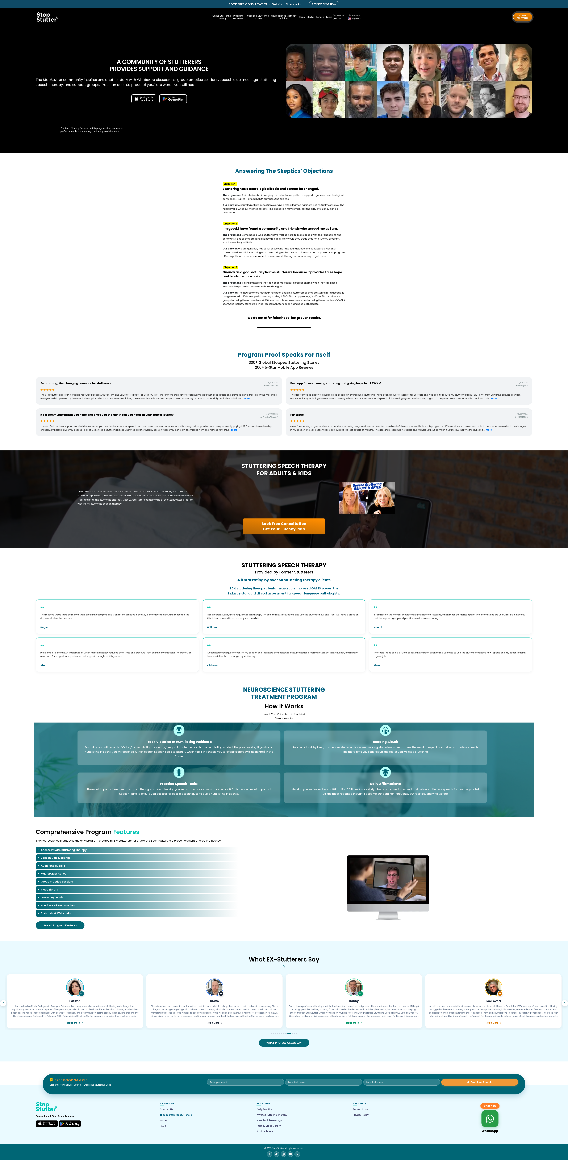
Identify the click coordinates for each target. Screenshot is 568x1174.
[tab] (137, 851)
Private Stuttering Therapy (271, 1114)
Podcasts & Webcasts (56, 913)
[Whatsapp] (297, 1154)
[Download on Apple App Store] (47, 1123)
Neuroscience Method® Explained (284, 17)
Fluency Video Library (268, 1125)
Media (310, 16)
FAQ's (163, 1125)
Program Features (238, 17)
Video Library (49, 889)
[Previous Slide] (3, 1003)
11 (294, 1033)
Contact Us (166, 1109)
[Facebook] (269, 1154)
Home (163, 1120)
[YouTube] (290, 1154)
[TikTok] (276, 1154)
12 (296, 1033)
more (246, 398)
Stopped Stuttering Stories (258, 17)
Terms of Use (360, 1109)
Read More (73, 1022)
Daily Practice (264, 1109)
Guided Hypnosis (52, 897)
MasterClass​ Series (53, 873)
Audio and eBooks (53, 866)
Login (329, 16)
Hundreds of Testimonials (58, 905)
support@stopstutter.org (177, 1114)
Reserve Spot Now (324, 4)
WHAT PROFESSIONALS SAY (284, 1043)
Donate (320, 16)
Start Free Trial (523, 17)
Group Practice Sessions (57, 881)
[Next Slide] (564, 1003)
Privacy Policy (361, 1114)
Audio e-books (264, 1131)
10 (292, 1033)
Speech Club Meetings (55, 858)
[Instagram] (283, 1154)
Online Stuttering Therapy (221, 17)
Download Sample (481, 1082)
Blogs (302, 16)
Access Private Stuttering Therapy (64, 850)
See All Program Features (60, 925)
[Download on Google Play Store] (70, 1123)
